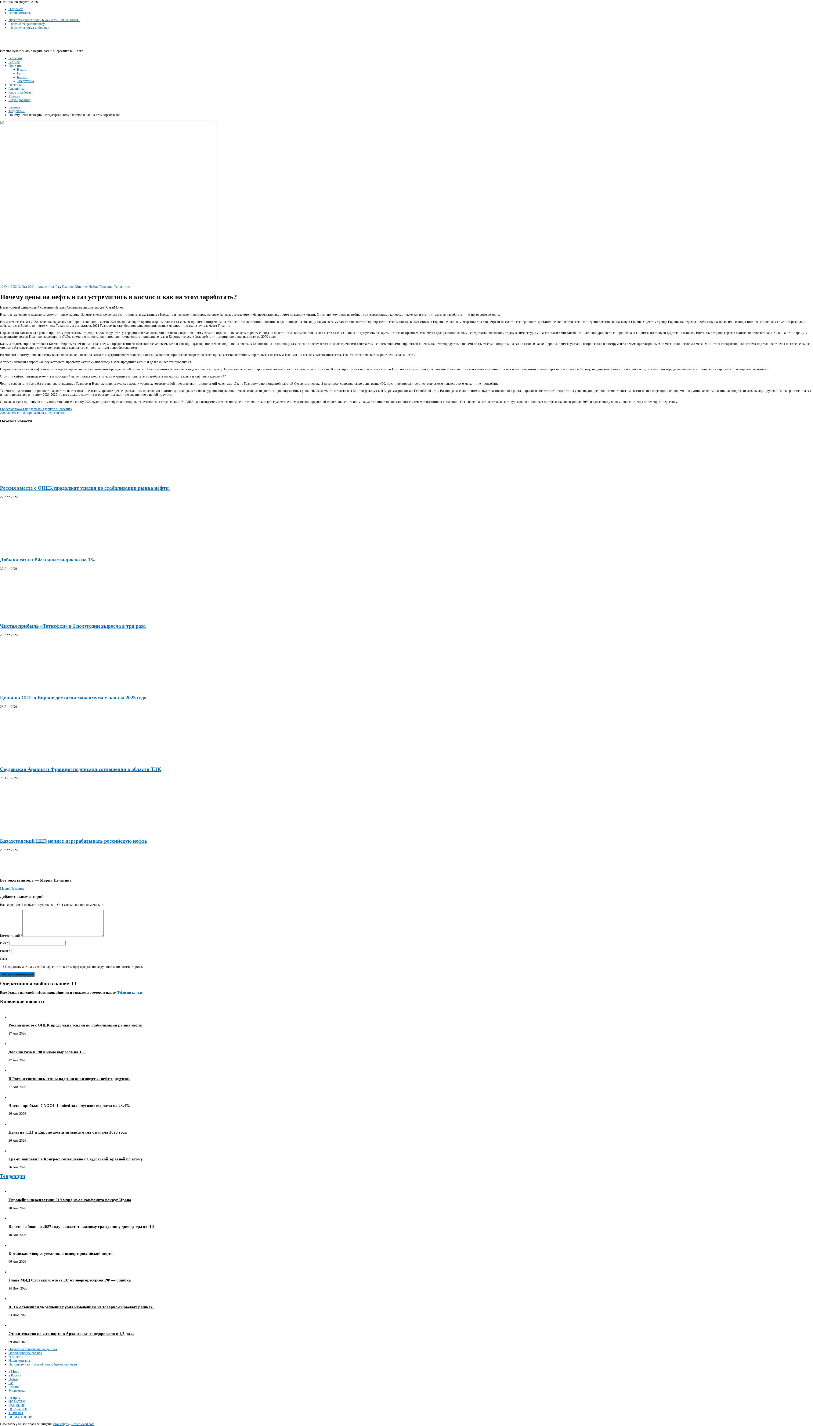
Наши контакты (19, 13)
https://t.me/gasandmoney (28, 24)
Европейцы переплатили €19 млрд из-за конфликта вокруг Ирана (69, 1200)
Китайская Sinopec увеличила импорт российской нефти (60, 1253)
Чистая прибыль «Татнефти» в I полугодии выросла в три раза (73, 626)
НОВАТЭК (16, 1401)
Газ (19, 73)
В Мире (14, 62)
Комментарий (11, 935)
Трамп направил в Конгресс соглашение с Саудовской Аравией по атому (75, 1159)
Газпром (14, 1398)
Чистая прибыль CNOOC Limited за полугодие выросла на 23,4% (69, 1105)
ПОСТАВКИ (18, 1409)
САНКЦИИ (17, 1405)
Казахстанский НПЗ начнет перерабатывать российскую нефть (73, 841)
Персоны (15, 85)
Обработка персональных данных (32, 1349)
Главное (67, 286)
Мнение (14, 96)
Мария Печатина (12, 888)
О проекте (15, 9)
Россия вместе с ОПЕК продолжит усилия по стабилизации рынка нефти (85, 488)
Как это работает (20, 92)
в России (14, 1375)
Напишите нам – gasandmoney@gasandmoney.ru (42, 1364)
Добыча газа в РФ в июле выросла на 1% (47, 559)
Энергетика (25, 81)
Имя (4, 943)
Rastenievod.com (82, 1424)
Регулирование (19, 100)
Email (5, 951)
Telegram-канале (129, 992)
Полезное (15, 66)
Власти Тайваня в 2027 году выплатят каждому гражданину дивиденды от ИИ (81, 1226)
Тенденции (122, 286)
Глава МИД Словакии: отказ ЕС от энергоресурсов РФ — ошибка (69, 1280)
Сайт (3, 958)
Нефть (21, 69)
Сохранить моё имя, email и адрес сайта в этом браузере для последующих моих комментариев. (74, 967)
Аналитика (16, 88)
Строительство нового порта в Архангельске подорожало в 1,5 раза (71, 1333)
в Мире (13, 1371)
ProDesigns (61, 1424)
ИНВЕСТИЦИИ (20, 1417)
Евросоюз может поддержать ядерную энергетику (36, 409)
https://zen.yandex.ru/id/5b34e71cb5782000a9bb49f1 (44, 20)
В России (15, 58)
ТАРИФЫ (15, 1413)
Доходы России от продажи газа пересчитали (33, 413)
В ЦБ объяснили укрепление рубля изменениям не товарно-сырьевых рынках (81, 1307)
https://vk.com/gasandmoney (30, 27)
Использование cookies (25, 1353)
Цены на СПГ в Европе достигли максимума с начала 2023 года (73, 697)
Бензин (22, 77)
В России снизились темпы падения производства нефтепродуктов (69, 1078)
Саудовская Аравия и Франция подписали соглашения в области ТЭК (80, 769)
